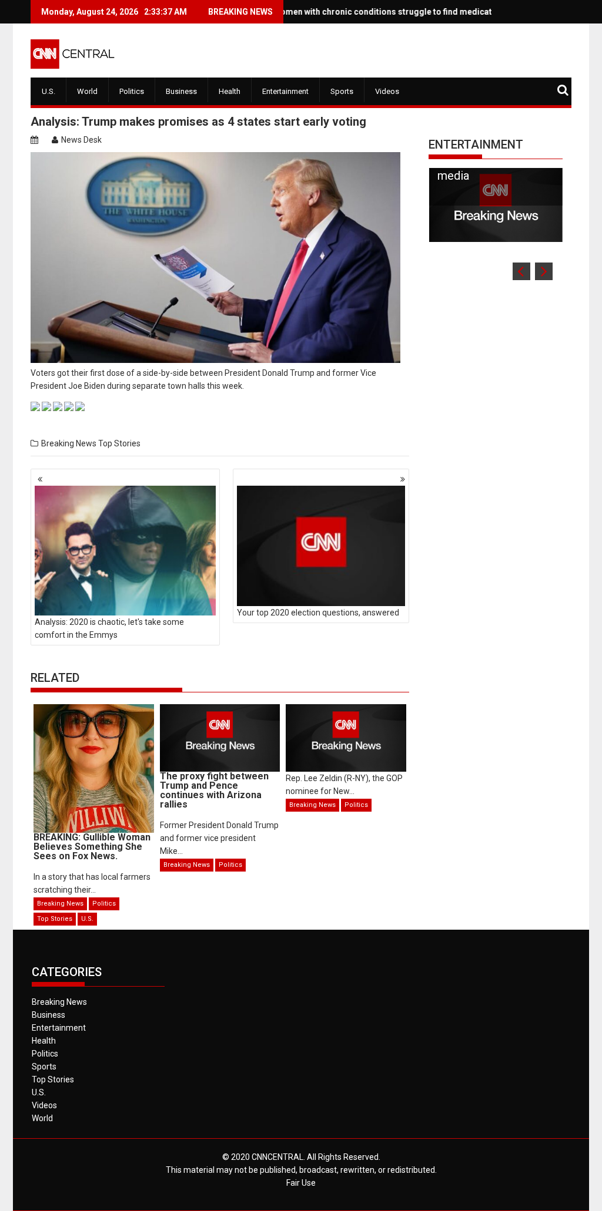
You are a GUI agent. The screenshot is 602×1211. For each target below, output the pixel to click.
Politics (131, 91)
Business (181, 91)
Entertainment (285, 91)
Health (229, 91)
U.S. (48, 91)
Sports (341, 91)
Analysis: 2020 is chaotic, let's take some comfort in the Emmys (109, 628)
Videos (387, 91)
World (87, 91)
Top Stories (119, 443)
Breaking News (68, 443)
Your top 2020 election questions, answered (318, 612)
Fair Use (301, 1183)
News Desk (81, 139)
